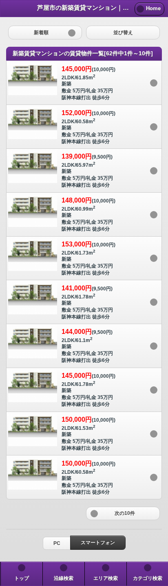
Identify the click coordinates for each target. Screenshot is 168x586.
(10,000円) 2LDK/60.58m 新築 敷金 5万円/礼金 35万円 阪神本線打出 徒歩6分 (88, 126)
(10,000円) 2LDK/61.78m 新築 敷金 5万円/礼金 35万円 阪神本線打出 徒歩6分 (88, 389)
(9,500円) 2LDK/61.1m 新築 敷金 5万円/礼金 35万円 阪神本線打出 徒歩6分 (87, 345)
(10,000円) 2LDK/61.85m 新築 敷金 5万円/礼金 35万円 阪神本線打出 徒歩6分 (88, 82)
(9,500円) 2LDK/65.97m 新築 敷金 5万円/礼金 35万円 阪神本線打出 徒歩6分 (87, 170)
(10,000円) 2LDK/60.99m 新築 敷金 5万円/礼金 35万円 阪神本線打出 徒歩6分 (88, 214)
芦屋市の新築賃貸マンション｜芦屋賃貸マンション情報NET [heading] (84, 7)
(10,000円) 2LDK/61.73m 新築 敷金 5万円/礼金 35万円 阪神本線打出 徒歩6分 (88, 258)
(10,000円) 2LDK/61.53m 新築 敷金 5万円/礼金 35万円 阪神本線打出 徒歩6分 (88, 433)
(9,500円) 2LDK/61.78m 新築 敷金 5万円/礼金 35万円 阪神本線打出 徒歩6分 (87, 302)
